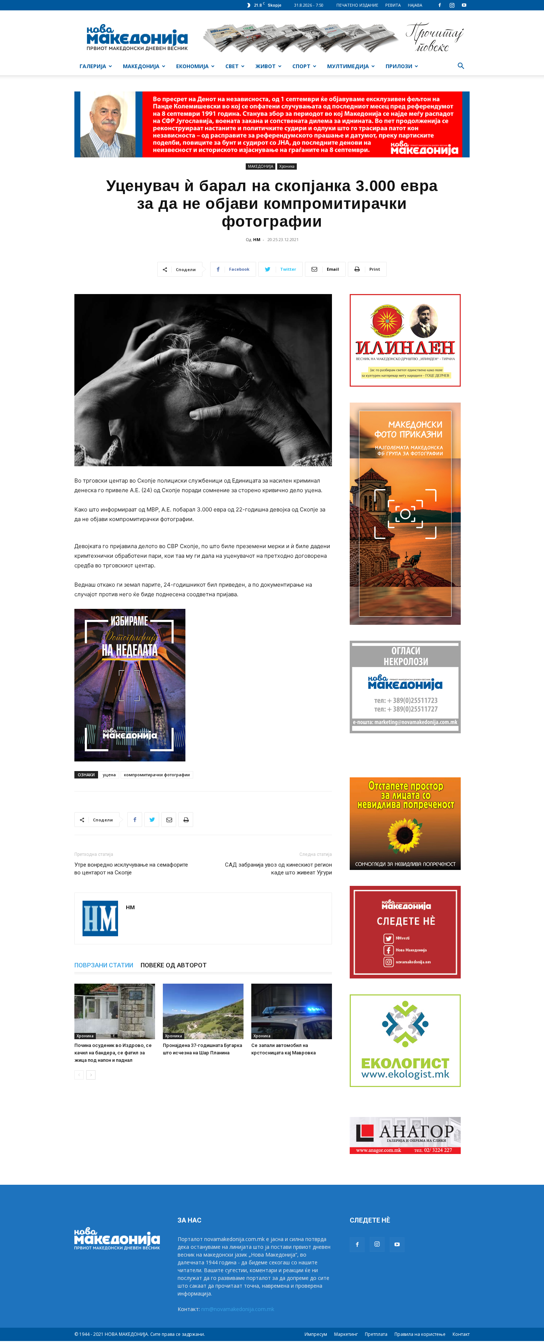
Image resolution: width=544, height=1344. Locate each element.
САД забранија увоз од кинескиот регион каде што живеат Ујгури (278, 868)
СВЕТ (232, 66)
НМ (257, 239)
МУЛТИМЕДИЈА (348, 66)
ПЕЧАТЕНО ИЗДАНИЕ (357, 5)
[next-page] (90, 1075)
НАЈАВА (415, 5)
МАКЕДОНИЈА (141, 66)
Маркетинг (346, 1334)
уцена (109, 774)
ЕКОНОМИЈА (192, 66)
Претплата (376, 1334)
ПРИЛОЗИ (399, 66)
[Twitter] (151, 819)
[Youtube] (464, 5)
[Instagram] (451, 5)
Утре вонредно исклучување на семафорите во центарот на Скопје (131, 868)
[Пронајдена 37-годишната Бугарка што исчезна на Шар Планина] (203, 1011)
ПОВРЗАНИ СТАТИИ (103, 965)
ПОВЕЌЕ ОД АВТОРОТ (174, 965)
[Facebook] (439, 5)
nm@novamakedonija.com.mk (237, 1309)
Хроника (287, 166)
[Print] (185, 819)
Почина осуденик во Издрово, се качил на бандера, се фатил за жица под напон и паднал (113, 1053)
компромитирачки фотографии (157, 774)
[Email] (168, 819)
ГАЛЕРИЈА (93, 66)
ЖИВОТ (265, 66)
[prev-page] (79, 1075)
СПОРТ (301, 66)
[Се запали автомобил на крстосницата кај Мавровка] (291, 1011)
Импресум (316, 1334)
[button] (461, 66)
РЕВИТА (393, 5)
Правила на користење (420, 1334)
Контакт (461, 1334)
